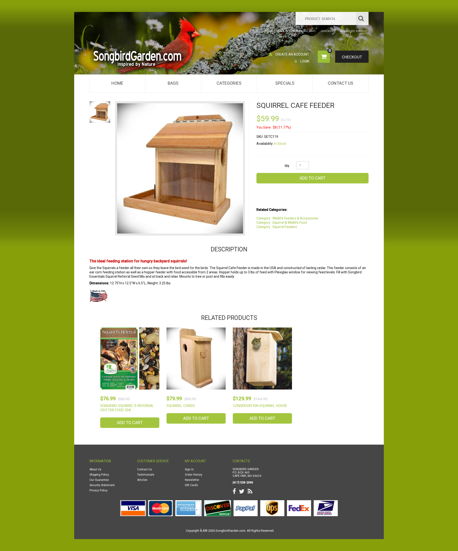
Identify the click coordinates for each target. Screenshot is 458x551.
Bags (173, 83)
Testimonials (145, 474)
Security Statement (102, 485)
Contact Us (340, 83)
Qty (287, 165)
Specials (284, 83)
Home (117, 83)
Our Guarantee (99, 480)
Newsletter (192, 480)
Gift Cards (191, 485)
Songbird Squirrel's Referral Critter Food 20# (127, 408)
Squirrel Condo (181, 406)
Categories (229, 83)
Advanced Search (353, 31)
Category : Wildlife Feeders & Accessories (287, 218)
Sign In (189, 469)
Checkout (352, 57)
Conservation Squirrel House (260, 406)
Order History (193, 474)
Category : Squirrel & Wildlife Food (281, 222)
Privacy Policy (98, 490)
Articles (142, 480)
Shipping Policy (99, 474)
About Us (95, 469)
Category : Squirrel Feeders (276, 227)
